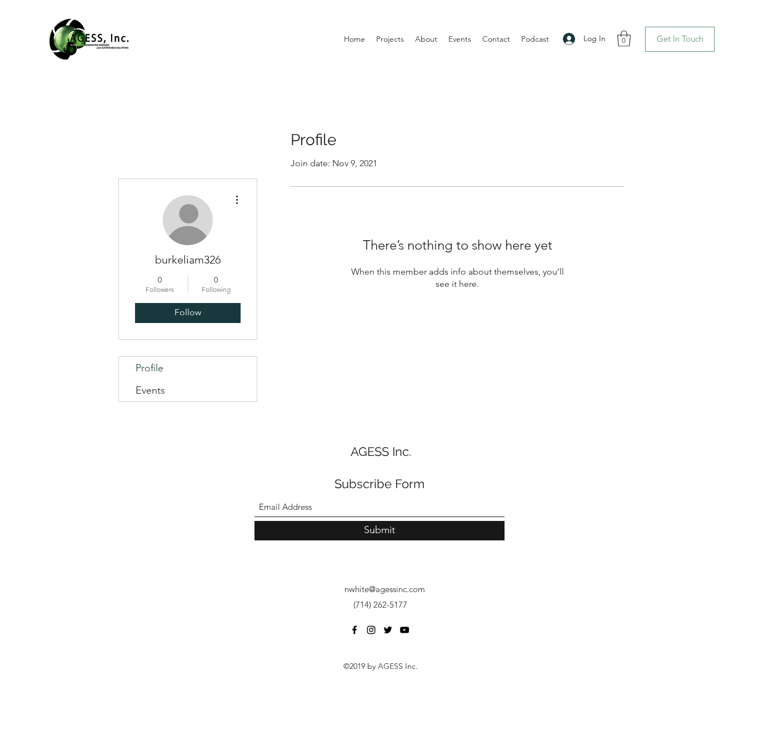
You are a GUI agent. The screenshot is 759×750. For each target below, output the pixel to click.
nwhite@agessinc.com (384, 589)
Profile (149, 368)
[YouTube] (404, 629)
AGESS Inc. (381, 451)
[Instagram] (371, 629)
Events (150, 390)
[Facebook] (354, 629)
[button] (624, 39)
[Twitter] (387, 629)
